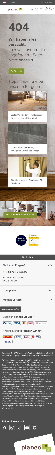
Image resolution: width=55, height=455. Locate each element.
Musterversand (30, 2)
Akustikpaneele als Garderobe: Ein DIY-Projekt (27, 182)
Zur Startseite (16, 71)
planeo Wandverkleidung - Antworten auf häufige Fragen (25, 149)
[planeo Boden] (35, 447)
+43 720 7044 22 (17, 272)
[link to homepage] (15, 9)
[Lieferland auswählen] (4, 2)
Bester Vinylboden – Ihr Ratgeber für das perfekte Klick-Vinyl (26, 116)
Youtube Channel (13, 208)
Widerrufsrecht (36, 403)
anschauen (20, 214)
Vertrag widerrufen (10, 309)
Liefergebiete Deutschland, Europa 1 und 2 (22, 384)
